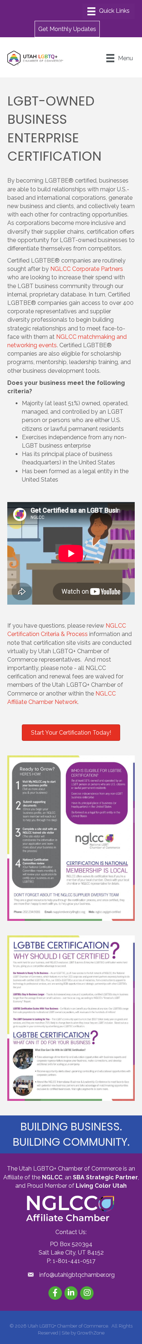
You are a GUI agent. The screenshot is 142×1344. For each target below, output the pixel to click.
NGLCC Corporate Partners (86, 268)
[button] (67, 29)
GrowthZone (90, 1333)
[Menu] (108, 11)
